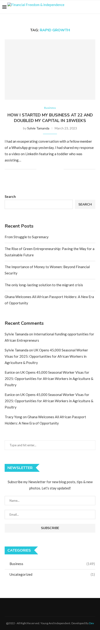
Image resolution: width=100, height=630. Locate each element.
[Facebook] (73, 7)
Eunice (10, 372)
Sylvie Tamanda (38, 128)
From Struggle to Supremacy (27, 237)
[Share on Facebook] (45, 169)
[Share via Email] (60, 169)
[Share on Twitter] (50, 169)
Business (50, 107)
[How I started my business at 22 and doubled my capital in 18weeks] (50, 69)
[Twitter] (78, 7)
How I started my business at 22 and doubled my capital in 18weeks (50, 117)
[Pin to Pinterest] (55, 169)
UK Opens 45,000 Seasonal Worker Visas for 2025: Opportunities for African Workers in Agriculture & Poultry (46, 356)
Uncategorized (52, 574)
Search (10, 196)
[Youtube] (88, 7)
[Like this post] (40, 169)
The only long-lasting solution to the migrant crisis (44, 285)
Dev (91, 623)
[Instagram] (83, 7)
